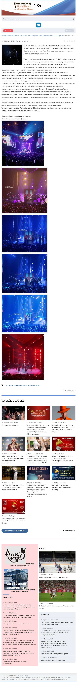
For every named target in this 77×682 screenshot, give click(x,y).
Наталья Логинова (20, 385)
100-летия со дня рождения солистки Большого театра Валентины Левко (57, 623)
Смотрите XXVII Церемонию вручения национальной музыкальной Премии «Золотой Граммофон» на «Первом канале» (38, 429)
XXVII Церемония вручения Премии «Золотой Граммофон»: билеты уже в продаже (62, 459)
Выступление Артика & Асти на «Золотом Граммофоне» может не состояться (12, 487)
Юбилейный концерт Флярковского (53, 660)
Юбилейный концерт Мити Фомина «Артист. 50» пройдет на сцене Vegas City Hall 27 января (63, 428)
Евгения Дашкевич (33, 385)
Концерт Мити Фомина (10, 425)
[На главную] (24, 5)
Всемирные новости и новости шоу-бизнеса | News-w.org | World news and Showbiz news (27, 36)
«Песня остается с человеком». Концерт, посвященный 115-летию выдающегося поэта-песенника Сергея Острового (19, 607)
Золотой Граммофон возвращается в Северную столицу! (62, 487)
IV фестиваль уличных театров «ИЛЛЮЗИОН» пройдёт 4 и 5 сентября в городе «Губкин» (19, 616)
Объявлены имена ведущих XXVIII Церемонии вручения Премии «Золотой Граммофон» (13, 459)
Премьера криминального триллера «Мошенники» (15, 663)
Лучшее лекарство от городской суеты (54, 654)
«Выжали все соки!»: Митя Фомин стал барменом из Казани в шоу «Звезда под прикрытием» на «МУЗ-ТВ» (37, 459)
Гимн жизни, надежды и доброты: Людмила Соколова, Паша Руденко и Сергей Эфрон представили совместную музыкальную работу (38, 490)
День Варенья (59, 36)
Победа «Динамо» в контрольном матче (17, 624)
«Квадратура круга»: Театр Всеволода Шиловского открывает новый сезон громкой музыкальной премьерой (18, 653)
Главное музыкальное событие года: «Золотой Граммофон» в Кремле (13, 520)
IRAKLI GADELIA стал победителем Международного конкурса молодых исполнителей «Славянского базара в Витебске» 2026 (54, 644)
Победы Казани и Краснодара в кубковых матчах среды (56, 607)
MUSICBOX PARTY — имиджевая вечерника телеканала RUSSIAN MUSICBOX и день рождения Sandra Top (56, 633)
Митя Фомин (9, 385)
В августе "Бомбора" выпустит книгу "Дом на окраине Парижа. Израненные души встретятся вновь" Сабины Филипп (19, 632)
